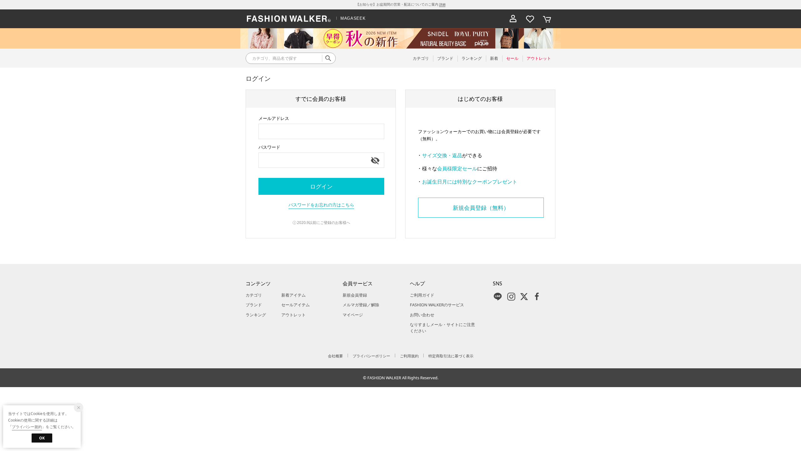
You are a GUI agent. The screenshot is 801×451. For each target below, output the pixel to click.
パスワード (269, 147)
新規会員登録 (355, 295)
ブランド (254, 305)
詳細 (442, 4)
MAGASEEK (352, 18)
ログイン (321, 186)
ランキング (256, 315)
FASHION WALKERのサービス (437, 305)
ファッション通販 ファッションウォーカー (289, 18)
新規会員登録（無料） (481, 207)
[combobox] (321, 131)
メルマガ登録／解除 (361, 305)
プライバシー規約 (27, 426)
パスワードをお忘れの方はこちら (321, 205)
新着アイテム (293, 295)
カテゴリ (254, 295)
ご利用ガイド (422, 295)
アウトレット (293, 315)
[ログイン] (513, 18)
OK (42, 438)
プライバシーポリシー (371, 356)
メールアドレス (273, 118)
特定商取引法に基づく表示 (450, 356)
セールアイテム (295, 305)
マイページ (353, 315)
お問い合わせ (422, 315)
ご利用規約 (409, 356)
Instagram (511, 296)
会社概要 (335, 356)
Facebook (537, 296)
